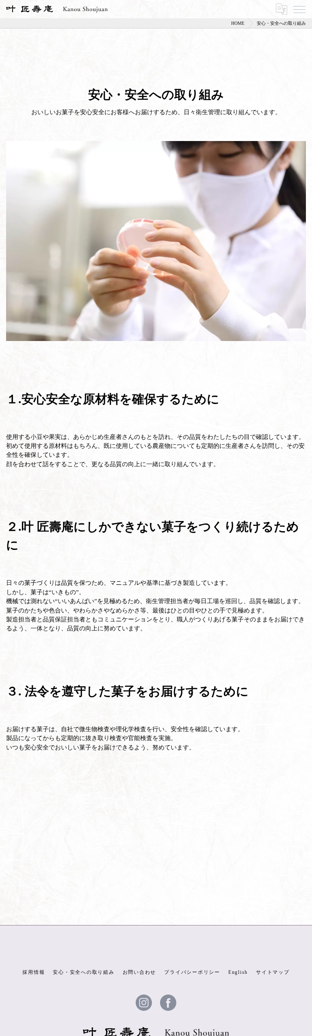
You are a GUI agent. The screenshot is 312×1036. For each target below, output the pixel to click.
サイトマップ (273, 972)
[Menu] (299, 9)
